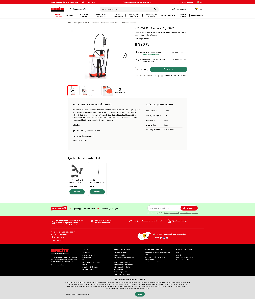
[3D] (96, 55)
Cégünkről (86, 253)
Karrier (84, 265)
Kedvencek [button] (183, 76)
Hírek (84, 260)
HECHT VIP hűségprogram (184, 257)
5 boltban (150, 60)
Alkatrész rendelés (58, 2)
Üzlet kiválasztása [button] (179, 60)
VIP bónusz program (120, 272)
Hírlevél (178, 255)
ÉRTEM (139, 294)
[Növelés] (145, 69)
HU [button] (201, 2)
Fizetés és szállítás (120, 255)
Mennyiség (141, 69)
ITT (153, 284)
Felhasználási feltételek (122, 262)
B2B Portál (91, 2)
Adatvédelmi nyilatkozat (122, 274)
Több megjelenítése (142, 39)
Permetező (95, 23)
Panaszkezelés (119, 269)
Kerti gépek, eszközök (81, 23)
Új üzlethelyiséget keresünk (185, 260)
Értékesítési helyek (88, 255)
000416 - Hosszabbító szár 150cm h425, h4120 (97, 182)
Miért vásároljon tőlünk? (122, 267)
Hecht (70, 23)
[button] (78, 9)
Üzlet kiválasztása (148, 62)
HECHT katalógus (88, 269)
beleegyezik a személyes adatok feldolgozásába (181, 213)
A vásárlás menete (120, 253)
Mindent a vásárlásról (76, 2)
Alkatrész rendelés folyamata (155, 257)
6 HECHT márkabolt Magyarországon (172, 234)
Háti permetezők (107, 23)
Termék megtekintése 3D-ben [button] (88, 130)
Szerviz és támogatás (152, 262)
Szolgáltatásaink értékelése (91, 262)
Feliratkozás (190, 208)
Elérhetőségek (87, 257)
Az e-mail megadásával (172, 213)
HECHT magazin (187, 2)
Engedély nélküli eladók (90, 267)
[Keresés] (155, 9)
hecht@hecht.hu (60, 234)
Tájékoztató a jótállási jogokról (124, 257)
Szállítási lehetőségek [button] (178, 52)
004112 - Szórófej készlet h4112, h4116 (76, 181)
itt (76, 294)
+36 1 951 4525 (59, 237)
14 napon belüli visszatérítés (123, 265)
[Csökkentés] (138, 69)
